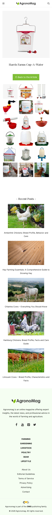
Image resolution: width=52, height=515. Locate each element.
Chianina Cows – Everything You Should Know (26, 306)
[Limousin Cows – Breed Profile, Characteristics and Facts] (26, 361)
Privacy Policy (26, 483)
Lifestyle (26, 461)
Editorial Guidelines (26, 474)
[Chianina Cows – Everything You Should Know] (26, 290)
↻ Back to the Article (26, 77)
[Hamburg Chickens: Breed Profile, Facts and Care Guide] (26, 323)
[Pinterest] (28, 425)
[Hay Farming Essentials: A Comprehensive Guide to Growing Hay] (26, 253)
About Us (26, 469)
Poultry (26, 452)
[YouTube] (22, 425)
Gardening (26, 443)
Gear (26, 457)
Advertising (26, 487)
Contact (26, 492)
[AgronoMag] (26, 3)
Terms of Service (26, 478)
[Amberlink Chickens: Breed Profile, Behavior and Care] (26, 216)
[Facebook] (16, 425)
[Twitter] (34, 425)
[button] (48, 3)
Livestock (26, 448)
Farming (26, 439)
